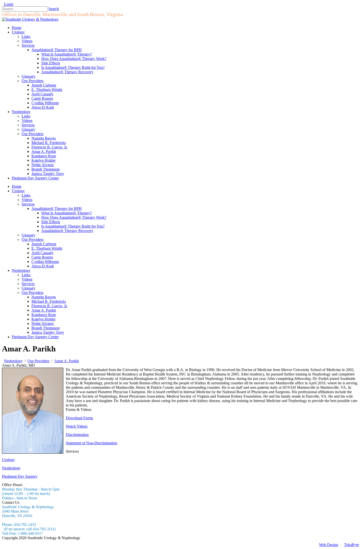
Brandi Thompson (45, 328)
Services (28, 204)
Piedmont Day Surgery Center (35, 337)
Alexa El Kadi (42, 266)
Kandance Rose (43, 315)
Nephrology (21, 270)
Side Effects (50, 222)
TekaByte (351, 545)
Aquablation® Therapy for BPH (56, 208)
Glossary (28, 235)
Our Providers (32, 239)
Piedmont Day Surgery (20, 476)
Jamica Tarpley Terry (47, 332)
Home (16, 186)
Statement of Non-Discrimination (91, 443)
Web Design (328, 545)
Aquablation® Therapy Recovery (67, 231)
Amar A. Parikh (43, 310)
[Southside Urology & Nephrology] (30, 19)
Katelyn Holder (43, 319)
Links (26, 195)
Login (8, 4)
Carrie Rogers (42, 257)
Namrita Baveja (43, 297)
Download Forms (79, 418)
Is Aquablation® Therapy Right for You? (73, 226)
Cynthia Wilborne (45, 262)
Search (53, 9)
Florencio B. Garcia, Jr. (49, 306)
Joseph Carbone (43, 244)
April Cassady (42, 253)
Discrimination (77, 435)
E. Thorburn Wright (46, 248)
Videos (27, 200)
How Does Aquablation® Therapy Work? (73, 217)
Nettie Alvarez (42, 323)
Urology (18, 191)
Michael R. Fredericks (48, 301)
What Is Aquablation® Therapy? (66, 213)
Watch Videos (76, 426)
